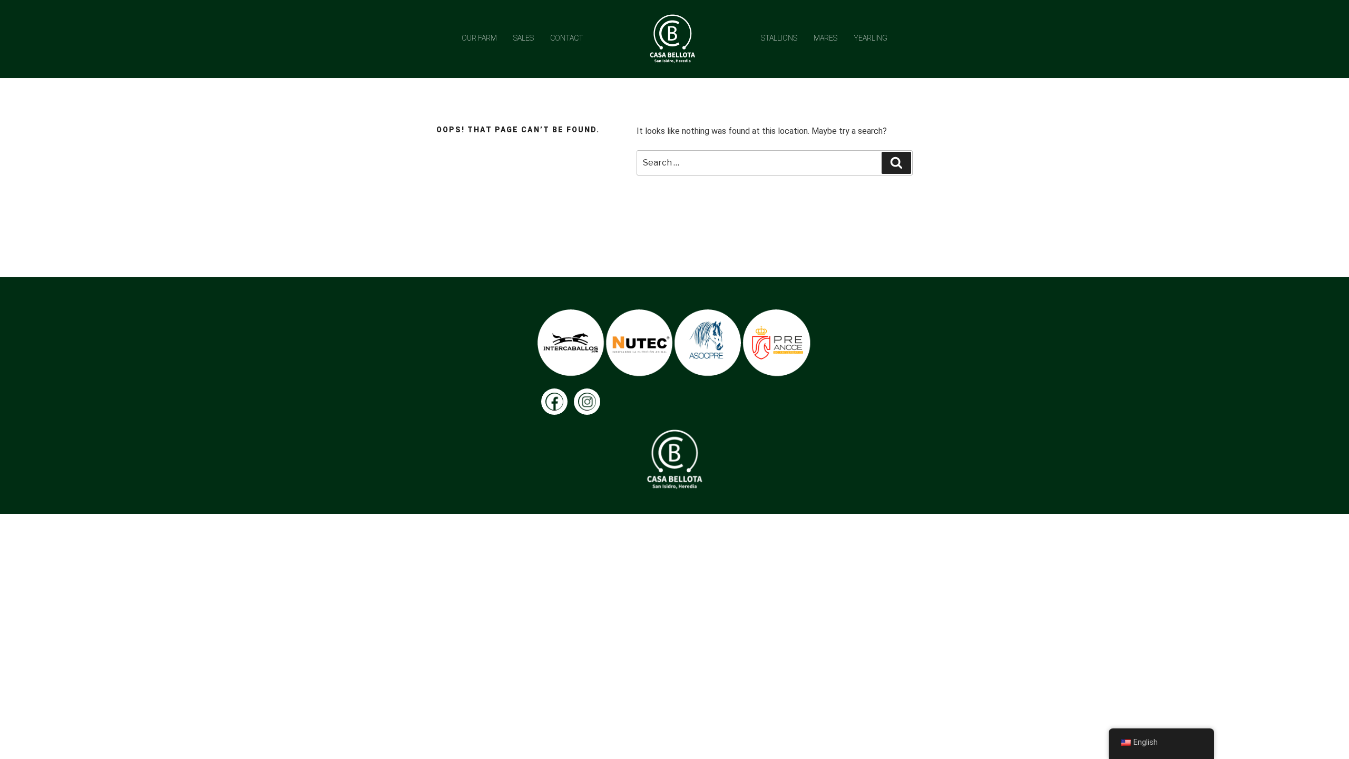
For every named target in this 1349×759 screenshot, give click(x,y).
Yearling (870, 38)
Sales (523, 38)
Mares (825, 38)
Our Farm (479, 38)
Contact (566, 38)
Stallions (779, 38)
